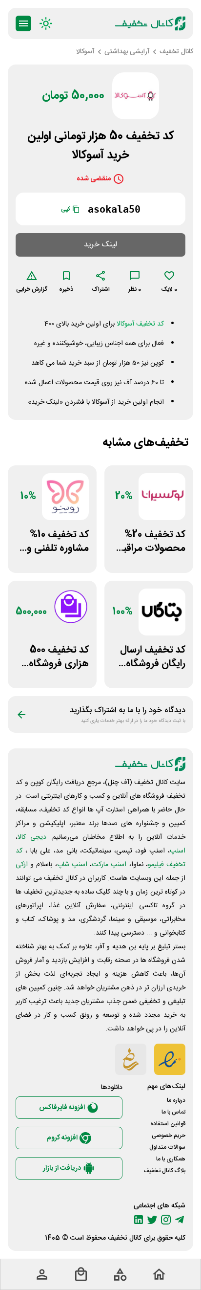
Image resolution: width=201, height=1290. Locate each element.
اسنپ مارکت (109, 865)
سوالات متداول (167, 1147)
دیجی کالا (32, 837)
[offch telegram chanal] (179, 1219)
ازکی (22, 865)
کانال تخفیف (124, 1238)
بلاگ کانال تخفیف (164, 1171)
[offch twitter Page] (152, 1219)
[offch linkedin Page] (138, 1219)
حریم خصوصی (168, 1135)
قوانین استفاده (167, 1124)
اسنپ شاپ (72, 865)
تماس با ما (173, 1112)
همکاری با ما (170, 1159)
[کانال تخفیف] (150, 23)
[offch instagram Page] (166, 1219)
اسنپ (177, 851)
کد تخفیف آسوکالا (140, 324)
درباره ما (176, 1100)
